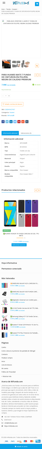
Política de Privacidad (8, 372)
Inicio (3, 361)
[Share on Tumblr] (26, 121)
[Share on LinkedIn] (11, 121)
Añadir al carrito (22, 446)
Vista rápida (22, 233)
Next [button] (36, 38)
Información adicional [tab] (10, 133)
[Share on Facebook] (3, 121)
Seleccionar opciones (19, 245)
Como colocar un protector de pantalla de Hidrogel (18, 351)
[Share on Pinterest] (18, 121)
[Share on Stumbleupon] (22, 121)
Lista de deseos (7, 365)
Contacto (5, 354)
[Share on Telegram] (15, 121)
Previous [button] (5, 38)
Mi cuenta (5, 368)
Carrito (4, 347)
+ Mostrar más (6, 376)
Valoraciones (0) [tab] (26, 133)
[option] (21, 38)
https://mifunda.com (11, 426)
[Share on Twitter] (7, 121)
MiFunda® (10, 115)
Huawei (11, 112)
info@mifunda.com (11, 423)
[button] (38, 67)
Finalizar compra (7, 358)
